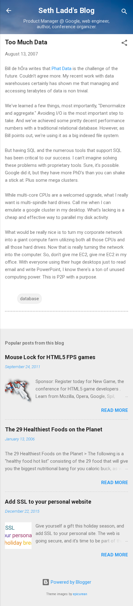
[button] (124, 44)
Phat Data (61, 68)
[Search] (124, 12)
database (29, 298)
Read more (114, 410)
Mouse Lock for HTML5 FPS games (50, 357)
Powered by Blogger (70, 582)
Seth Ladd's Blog (66, 10)
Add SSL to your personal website (48, 501)
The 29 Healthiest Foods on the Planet (53, 429)
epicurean (80, 594)
